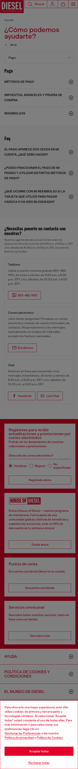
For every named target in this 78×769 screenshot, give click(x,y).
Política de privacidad (19, 737)
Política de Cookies (50, 737)
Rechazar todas (39, 762)
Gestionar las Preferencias (23, 733)
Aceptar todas (39, 751)
